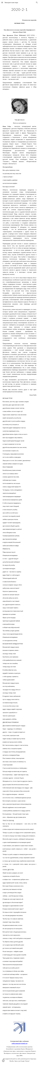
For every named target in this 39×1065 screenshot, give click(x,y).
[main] (19, 9)
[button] (2, 2)
